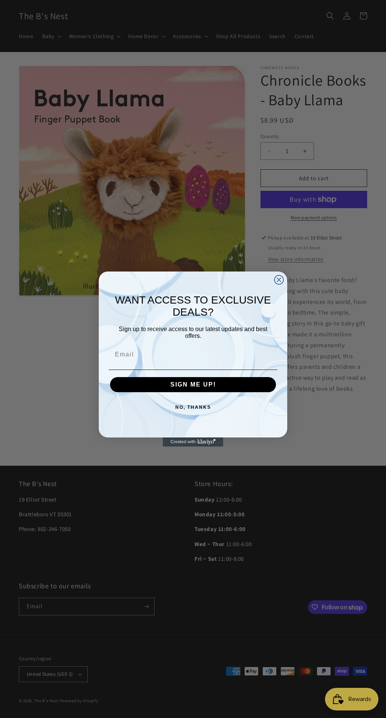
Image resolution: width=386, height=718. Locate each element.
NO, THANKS (193, 407)
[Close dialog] (278, 279)
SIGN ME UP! (193, 384)
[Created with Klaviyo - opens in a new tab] (193, 441)
